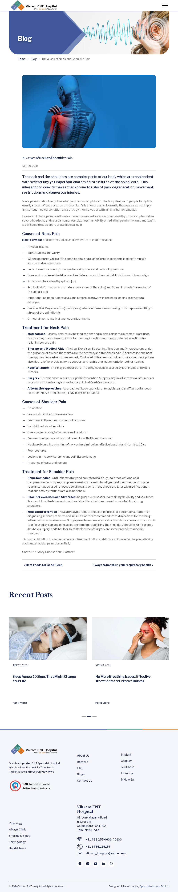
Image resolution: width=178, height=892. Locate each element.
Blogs (81, 774)
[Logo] (33, 5)
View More (47, 771)
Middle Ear (128, 779)
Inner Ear (127, 773)
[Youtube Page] (96, 864)
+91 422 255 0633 (99, 839)
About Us (83, 755)
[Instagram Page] (88, 864)
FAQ (79, 768)
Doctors (82, 762)
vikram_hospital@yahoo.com (106, 853)
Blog (34, 59)
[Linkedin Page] (103, 864)
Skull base (127, 767)
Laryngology (17, 842)
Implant (126, 754)
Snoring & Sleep (19, 835)
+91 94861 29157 (98, 846)
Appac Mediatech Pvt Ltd (154, 886)
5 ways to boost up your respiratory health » (122, 565)
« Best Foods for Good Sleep (43, 565)
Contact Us (84, 780)
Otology (126, 761)
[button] (84, 716)
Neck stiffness (32, 239)
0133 (118, 839)
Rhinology (15, 823)
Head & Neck (17, 848)
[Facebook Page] (80, 864)
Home (22, 59)
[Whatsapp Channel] (111, 864)
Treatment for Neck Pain (45, 327)
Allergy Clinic (17, 829)
